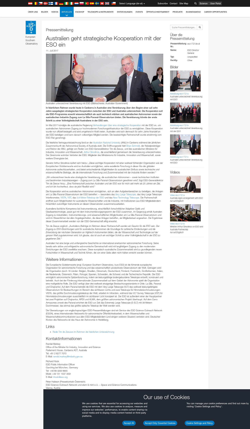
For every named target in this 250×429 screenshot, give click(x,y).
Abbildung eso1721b (179, 125)
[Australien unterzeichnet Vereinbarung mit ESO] (104, 78)
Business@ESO (193, 12)
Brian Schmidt (133, 145)
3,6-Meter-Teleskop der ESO (90, 197)
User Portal (215, 3)
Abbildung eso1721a (179, 93)
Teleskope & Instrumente (101, 12)
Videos (54, 12)
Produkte (178, 12)
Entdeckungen (124, 12)
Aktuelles (67, 12)
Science (203, 3)
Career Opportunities (215, 12)
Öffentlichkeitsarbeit (157, 12)
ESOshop (79, 12)
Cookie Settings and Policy (199, 423)
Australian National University (106, 142)
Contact (173, 3)
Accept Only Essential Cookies (160, 423)
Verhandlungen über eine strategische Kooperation (117, 125)
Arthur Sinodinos (91, 152)
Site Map (183, 3)
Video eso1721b (177, 223)
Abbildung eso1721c (179, 157)
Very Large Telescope (125, 194)
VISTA (63, 197)
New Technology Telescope (126, 197)
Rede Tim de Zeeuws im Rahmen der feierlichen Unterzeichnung (83, 331)
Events (139, 12)
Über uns (33, 12)
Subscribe (163, 3)
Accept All (129, 423)
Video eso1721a (177, 195)
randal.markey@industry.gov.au (68, 356)
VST (69, 197)
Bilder (44, 12)
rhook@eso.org (60, 377)
